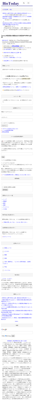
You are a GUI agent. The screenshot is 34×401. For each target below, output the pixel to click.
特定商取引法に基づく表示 (20, 341)
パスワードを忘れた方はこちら (10, 128)
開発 (5, 255)
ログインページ (7, 236)
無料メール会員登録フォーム (23, 87)
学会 (5, 267)
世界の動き (12, 57)
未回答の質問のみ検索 (9, 187)
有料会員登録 (5, 132)
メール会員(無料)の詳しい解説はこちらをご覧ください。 (17, 174)
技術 (5, 258)
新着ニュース (7, 248)
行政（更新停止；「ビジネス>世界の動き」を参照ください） (16, 262)
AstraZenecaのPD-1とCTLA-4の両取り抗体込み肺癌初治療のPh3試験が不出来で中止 (17, 23)
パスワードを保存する (8, 123)
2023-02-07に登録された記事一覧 (12, 52)
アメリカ (19, 57)
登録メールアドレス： (7, 111)
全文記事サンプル (8, 60)
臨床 (4, 203)
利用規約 (9, 341)
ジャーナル (7, 270)
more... (17, 321)
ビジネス (6, 57)
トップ (5, 199)
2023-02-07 (5, 40)
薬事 (4, 205)
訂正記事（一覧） (8, 9)
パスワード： (4, 117)
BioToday (8, 336)
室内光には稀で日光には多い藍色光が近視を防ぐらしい (17, 13)
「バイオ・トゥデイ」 (7, 278)
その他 (5, 209)
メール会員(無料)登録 (7, 130)
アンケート (6, 207)
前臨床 (5, 201)
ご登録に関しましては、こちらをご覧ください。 (15, 222)
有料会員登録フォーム (9, 87)
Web (3, 336)
